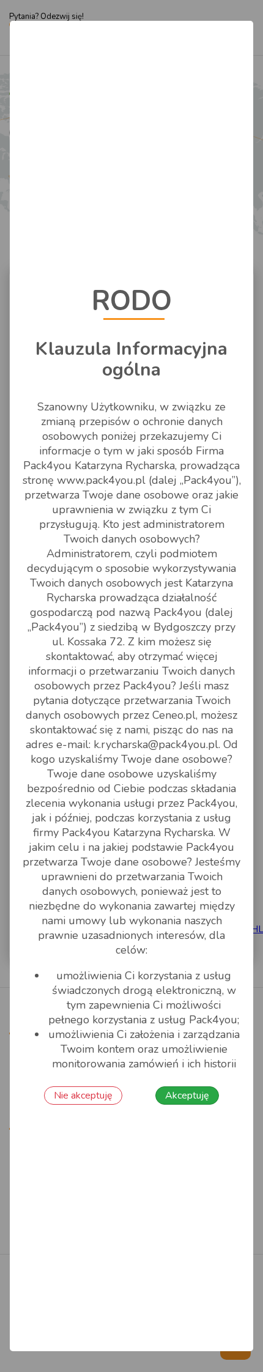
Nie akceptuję (83, 1095)
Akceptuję (187, 1095)
